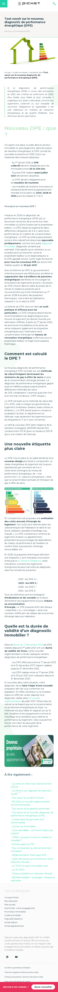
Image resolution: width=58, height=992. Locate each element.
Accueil (7, 72)
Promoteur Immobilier (15, 911)
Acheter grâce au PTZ (23, 844)
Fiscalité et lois (35, 72)
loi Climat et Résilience (29, 561)
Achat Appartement (14, 926)
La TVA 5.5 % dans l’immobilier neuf (30, 866)
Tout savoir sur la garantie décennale (31, 808)
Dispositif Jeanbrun (13, 919)
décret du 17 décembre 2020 (28, 644)
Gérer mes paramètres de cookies (17, 981)
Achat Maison (10, 922)
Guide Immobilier (20, 72)
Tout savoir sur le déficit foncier (28, 798)
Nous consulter (43, 987)
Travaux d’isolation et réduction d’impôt (32, 873)
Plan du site (9, 904)
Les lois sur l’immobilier (24, 826)
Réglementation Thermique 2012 (29, 855)
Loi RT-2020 (18, 869)
